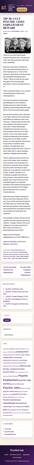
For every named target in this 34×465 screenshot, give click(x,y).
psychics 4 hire (23, 254)
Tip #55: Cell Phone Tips (14, 289)
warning (27, 412)
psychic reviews (22, 391)
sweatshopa (9, 403)
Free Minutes (17, 355)
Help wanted (25, 355)
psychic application (19, 372)
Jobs (21, 366)
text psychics (15, 412)
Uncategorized (16, 250)
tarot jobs (7, 258)
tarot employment (22, 256)
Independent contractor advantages (15, 360)
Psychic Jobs (11, 387)
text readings (22, 412)
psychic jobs (9, 432)
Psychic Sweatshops (12, 400)
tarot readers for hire (20, 258)
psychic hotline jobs (10, 254)
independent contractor (12, 357)
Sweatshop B (21, 403)
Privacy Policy (17, 457)
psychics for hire (9, 256)
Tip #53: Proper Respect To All (16, 296)
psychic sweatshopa (19, 397)
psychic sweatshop (8, 397)
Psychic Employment (21, 252)
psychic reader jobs (10, 391)
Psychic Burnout (13, 376)
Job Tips (8, 429)
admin (5, 33)
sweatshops (7, 406)
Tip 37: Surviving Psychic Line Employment (9, 269)
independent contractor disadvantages (14, 363)
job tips (27, 366)
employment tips (8, 355)
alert (4, 349)
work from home (7, 415)
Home (18, 5)
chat (26, 349)
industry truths (7, 366)
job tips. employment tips (14, 369)
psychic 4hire (9, 372)
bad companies (10, 349)
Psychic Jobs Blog (11, 8)
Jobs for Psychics (10, 241)
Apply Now (22, 5)
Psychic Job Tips (25, 388)
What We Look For (29, 5)
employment (22, 352)
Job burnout (15, 366)
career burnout (20, 349)
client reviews (12, 352)
